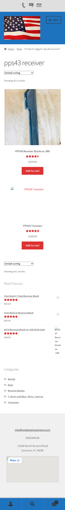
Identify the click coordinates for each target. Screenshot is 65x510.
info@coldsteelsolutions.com (32, 430)
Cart (50, 501)
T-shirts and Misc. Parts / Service (25, 396)
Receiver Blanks (16, 390)
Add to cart (33, 170)
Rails (10, 384)
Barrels (11, 379)
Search (32, 504)
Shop (19, 49)
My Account (11, 504)
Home (11, 49)
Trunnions (13, 402)
